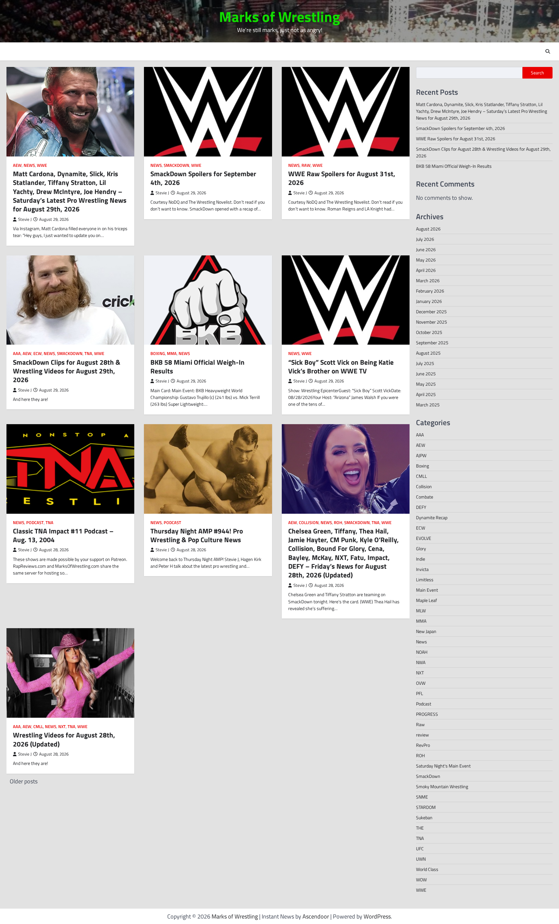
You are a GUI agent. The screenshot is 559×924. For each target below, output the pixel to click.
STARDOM (426, 807)
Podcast (35, 522)
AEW (17, 165)
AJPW (421, 455)
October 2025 (429, 332)
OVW (420, 683)
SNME (422, 796)
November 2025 (431, 321)
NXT (62, 726)
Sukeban (424, 817)
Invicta (422, 569)
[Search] (548, 51)
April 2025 (426, 394)
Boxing (157, 353)
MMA (172, 353)
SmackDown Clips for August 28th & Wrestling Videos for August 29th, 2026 (66, 371)
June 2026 (426, 249)
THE (420, 827)
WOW (421, 879)
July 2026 (425, 239)
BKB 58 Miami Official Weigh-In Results (197, 366)
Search (537, 72)
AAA (17, 353)
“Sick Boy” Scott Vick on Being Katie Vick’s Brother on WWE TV (341, 366)
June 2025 (426, 373)
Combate (424, 496)
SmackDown (176, 165)
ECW (37, 353)
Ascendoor (315, 916)
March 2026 (428, 280)
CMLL (38, 726)
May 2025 (426, 384)
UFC (420, 848)
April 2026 (426, 270)
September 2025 (432, 342)
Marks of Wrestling (279, 16)
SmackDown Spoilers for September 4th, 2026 (203, 178)
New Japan (426, 631)
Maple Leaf (426, 600)
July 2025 (425, 363)
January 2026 (429, 301)
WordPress (377, 916)
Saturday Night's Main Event (443, 765)
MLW (421, 610)
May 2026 (426, 259)
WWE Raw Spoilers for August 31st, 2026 (341, 178)
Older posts (24, 781)
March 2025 (428, 404)
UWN (421, 858)
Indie (420, 558)
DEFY (421, 507)
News (29, 165)
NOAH (421, 652)
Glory (421, 548)
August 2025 (428, 352)
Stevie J (25, 219)
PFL (419, 693)
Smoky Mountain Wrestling (442, 786)
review (422, 734)
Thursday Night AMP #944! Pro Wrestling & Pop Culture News (196, 535)
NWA (420, 662)
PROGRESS (427, 714)
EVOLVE (423, 538)
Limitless (424, 579)
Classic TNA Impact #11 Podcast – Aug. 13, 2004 (63, 535)
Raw (306, 165)
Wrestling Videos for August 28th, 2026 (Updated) (64, 739)
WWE (42, 165)
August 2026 (428, 228)
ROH (338, 522)
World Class (427, 869)
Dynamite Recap (431, 517)
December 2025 (431, 311)
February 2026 (430, 290)
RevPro (423, 745)
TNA (88, 353)
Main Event (427, 589)
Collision (309, 522)
